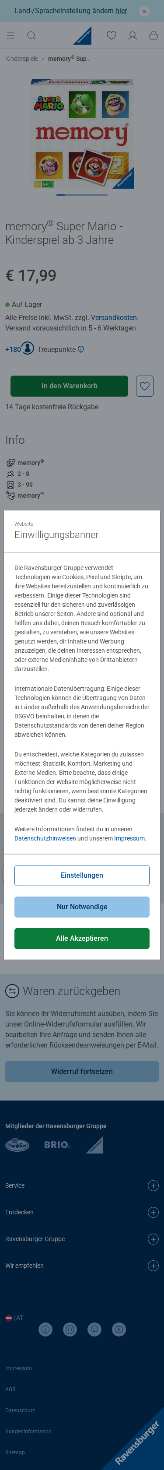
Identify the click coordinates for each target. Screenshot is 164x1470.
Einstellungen (82, 875)
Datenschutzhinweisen (45, 838)
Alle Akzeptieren (82, 938)
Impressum (129, 838)
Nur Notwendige (82, 907)
